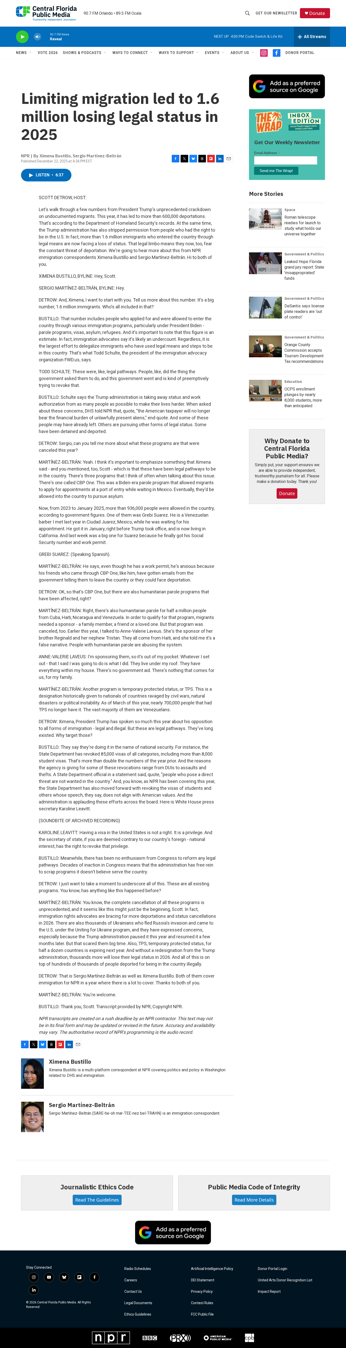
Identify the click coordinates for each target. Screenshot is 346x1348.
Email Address (267, 153)
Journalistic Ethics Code (96, 1187)
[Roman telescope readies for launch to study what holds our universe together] (265, 219)
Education (293, 381)
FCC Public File (202, 1314)
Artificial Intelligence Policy (212, 1269)
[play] (22, 37)
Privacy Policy (202, 1292)
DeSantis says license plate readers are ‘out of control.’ (304, 312)
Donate (317, 13)
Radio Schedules (137, 1269)
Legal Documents (138, 1303)
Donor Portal (299, 53)
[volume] (37, 37)
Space (289, 210)
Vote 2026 (48, 53)
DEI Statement (202, 1280)
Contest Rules (202, 1303)
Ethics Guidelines (137, 1314)
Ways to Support (176, 53)
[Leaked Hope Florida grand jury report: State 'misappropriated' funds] (265, 263)
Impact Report (269, 1292)
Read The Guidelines (97, 1200)
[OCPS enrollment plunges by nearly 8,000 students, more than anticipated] (265, 391)
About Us (239, 53)
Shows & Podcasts (82, 53)
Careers (130, 1280)
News (21, 53)
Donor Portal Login (272, 1269)
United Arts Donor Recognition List (285, 1280)
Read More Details (254, 1200)
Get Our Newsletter (276, 13)
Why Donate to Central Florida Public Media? (287, 448)
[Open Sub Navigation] (31, 53)
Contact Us (133, 1292)
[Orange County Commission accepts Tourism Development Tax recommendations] (265, 346)
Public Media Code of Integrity (254, 1187)
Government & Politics (304, 254)
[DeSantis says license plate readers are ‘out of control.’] (265, 308)
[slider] (45, 36)
